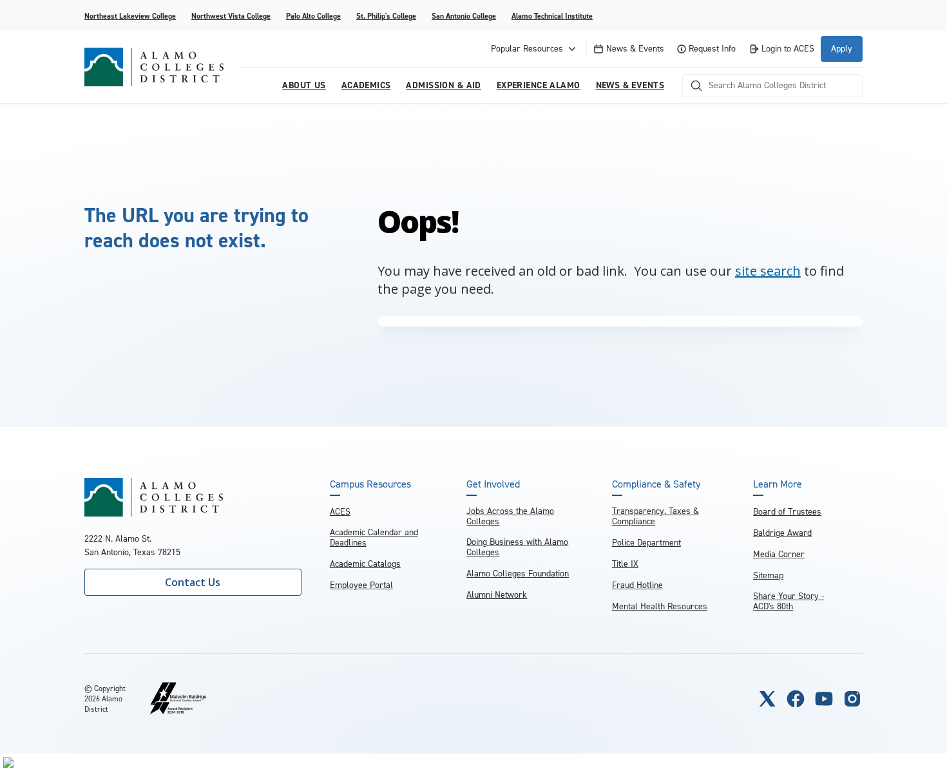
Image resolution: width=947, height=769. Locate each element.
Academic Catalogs (365, 564)
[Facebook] (795, 698)
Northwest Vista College (231, 16)
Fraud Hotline (637, 585)
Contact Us (192, 582)
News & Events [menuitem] (630, 85)
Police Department (646, 542)
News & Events (635, 49)
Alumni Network (496, 595)
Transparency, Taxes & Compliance (655, 516)
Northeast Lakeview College (130, 16)
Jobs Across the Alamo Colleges (510, 516)
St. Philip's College (386, 16)
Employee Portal (361, 585)
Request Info (712, 49)
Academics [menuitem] (366, 85)
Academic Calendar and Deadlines (374, 537)
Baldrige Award (782, 533)
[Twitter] (767, 698)
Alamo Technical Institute (552, 16)
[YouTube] (824, 698)
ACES (340, 512)
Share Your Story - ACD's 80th (788, 601)
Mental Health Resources (659, 606)
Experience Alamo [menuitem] (538, 85)
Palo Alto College (313, 16)
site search (768, 271)
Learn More (777, 484)
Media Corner (779, 554)
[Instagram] (852, 698)
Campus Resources (370, 484)
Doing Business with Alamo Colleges (517, 547)
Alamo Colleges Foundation (517, 573)
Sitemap (768, 575)
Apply (841, 49)
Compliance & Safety (656, 484)
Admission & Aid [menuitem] (443, 85)
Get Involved (493, 484)
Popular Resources (527, 49)
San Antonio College (464, 16)
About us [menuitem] (303, 85)
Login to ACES (787, 49)
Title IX (625, 564)
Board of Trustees (787, 512)
